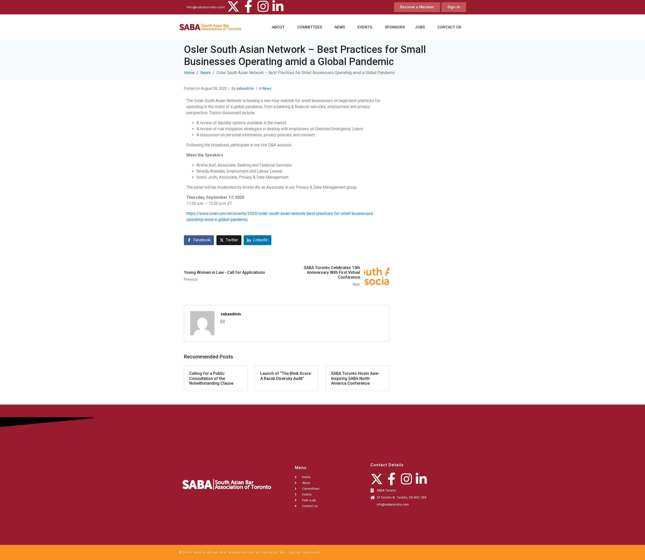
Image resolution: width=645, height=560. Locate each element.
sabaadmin (245, 88)
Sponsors (395, 27)
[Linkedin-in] (278, 6)
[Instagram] (263, 6)
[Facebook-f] (248, 6)
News (340, 27)
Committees (309, 27)
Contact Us (449, 27)
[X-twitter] (233, 6)
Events (365, 27)
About (278, 27)
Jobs (420, 27)
